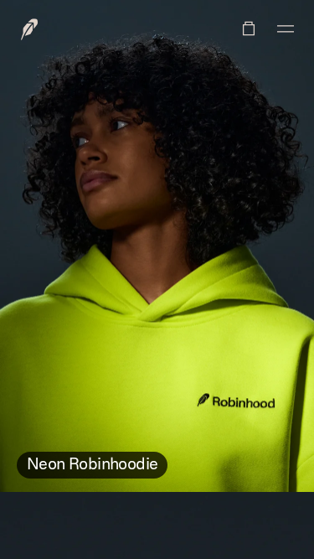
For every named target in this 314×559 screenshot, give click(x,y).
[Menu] (285, 29)
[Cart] (248, 29)
